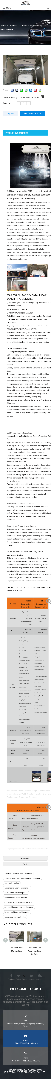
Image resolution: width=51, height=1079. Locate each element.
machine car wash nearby (15, 897)
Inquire (10, 113)
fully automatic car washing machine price (22, 878)
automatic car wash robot (15, 917)
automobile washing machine (17, 888)
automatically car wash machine (18, 873)
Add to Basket (34, 113)
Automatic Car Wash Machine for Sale (34, 951)
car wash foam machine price (17, 902)
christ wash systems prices (15, 893)
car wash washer (11, 883)
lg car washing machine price (17, 912)
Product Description (17, 132)
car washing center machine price (18, 907)
